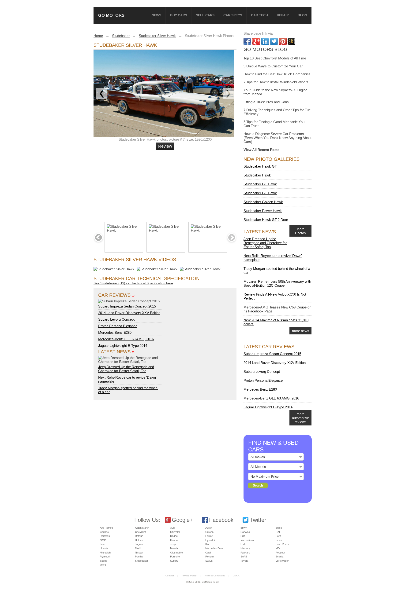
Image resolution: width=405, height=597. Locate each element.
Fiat (242, 536)
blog (302, 15)
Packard (245, 552)
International (247, 540)
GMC (103, 540)
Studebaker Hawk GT (260, 166)
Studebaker (141, 560)
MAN (138, 548)
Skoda (103, 560)
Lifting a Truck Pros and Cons (266, 102)
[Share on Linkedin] (265, 41)
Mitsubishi (105, 552)
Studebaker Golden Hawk (263, 202)
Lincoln (104, 548)
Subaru (174, 560)
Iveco (103, 544)
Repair (283, 15)
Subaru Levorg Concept (116, 319)
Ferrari (209, 536)
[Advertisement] (165, 184)
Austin (208, 527)
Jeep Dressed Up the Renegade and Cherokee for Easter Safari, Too (126, 369)
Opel (208, 552)
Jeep (173, 544)
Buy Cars (178, 15)
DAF (278, 532)
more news (300, 331)
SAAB (243, 556)
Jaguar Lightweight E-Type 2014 (122, 346)
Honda (174, 540)
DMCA (236, 575)
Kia (207, 544)
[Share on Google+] (256, 41)
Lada (243, 544)
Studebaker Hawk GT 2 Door (266, 220)
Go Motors (111, 15)
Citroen (209, 532)
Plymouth (105, 556)
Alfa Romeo (106, 527)
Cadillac (104, 532)
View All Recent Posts (261, 150)
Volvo (103, 564)
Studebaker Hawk (257, 175)
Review (165, 146)
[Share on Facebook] (247, 41)
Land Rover (282, 544)
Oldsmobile (176, 552)
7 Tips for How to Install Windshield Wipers (276, 82)
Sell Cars (205, 15)
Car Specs (232, 15)
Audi (172, 527)
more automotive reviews (300, 418)
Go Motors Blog (266, 49)
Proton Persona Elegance (117, 326)
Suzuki (209, 560)
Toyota (244, 560)
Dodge (174, 536)
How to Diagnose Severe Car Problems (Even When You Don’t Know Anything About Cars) (277, 138)
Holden (139, 540)
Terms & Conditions (214, 575)
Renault (209, 556)
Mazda (174, 548)
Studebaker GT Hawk (260, 184)
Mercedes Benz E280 (114, 332)
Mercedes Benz (214, 548)
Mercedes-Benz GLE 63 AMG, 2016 (126, 339)
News (156, 15)
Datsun (139, 536)
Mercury (245, 548)
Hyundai (210, 540)
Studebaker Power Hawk (263, 211)
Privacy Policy (189, 575)
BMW (243, 527)
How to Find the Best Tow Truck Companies (277, 74)
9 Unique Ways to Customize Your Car (273, 66)
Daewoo (245, 532)
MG (278, 548)
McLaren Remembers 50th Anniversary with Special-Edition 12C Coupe (277, 283)
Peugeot (280, 552)
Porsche (175, 556)
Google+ (182, 520)
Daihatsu (105, 536)
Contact (169, 575)
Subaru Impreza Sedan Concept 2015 (127, 306)
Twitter (258, 520)
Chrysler (175, 532)
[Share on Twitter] (274, 41)
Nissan (139, 552)
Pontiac (139, 556)
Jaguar (139, 544)
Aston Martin (142, 527)
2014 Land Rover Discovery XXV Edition (129, 313)
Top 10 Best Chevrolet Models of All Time (275, 58)
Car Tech (259, 15)
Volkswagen (282, 560)
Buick (279, 527)
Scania (279, 556)
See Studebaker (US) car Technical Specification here (133, 283)
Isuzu (279, 540)
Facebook (221, 520)
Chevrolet (140, 532)
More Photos (300, 231)
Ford (278, 536)
